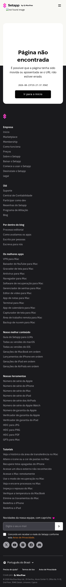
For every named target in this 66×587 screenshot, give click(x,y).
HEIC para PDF (11, 434)
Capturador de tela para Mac (19, 312)
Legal (6, 176)
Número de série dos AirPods (19, 400)
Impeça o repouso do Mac (18, 488)
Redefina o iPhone (13, 503)
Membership (10, 142)
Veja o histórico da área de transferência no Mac (30, 454)
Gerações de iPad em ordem (19, 361)
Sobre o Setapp (11, 156)
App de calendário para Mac (19, 308)
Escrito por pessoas (14, 239)
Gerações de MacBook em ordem (22, 351)
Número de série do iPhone (18, 386)
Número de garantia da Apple (20, 410)
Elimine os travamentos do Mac (21, 498)
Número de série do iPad (17, 395)
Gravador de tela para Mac (18, 268)
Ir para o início (33, 94)
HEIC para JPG (11, 425)
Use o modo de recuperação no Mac (23, 478)
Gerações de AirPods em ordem (21, 366)
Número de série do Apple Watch (21, 405)
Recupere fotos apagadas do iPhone (23, 464)
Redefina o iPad (12, 508)
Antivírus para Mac (14, 273)
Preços (7, 151)
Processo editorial (13, 229)
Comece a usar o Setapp (17, 166)
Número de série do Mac (17, 391)
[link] (6, 545)
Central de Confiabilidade (17, 195)
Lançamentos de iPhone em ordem (23, 356)
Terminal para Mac (13, 303)
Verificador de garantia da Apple (21, 415)
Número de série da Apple (18, 381)
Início (6, 132)
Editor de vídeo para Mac (17, 293)
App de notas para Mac (16, 298)
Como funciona (11, 146)
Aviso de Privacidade (23, 537)
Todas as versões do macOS (19, 342)
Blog (5, 215)
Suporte (7, 190)
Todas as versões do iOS (16, 347)
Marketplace (10, 137)
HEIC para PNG (11, 430)
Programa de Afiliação (15, 210)
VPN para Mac (11, 259)
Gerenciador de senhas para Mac (22, 288)
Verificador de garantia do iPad (20, 420)
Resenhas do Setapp (15, 205)
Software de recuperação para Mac (23, 283)
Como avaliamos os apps (17, 234)
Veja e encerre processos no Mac (22, 483)
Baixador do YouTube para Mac (20, 264)
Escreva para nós (13, 244)
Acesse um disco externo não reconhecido (27, 469)
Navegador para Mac (15, 278)
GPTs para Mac (11, 439)
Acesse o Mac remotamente (19, 474)
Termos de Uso (28, 570)
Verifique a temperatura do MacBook (24, 493)
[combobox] (20, 562)
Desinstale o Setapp (14, 171)
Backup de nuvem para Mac (19, 322)
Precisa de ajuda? (10, 570)
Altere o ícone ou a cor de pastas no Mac (26, 459)
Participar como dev (14, 200)
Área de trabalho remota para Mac (22, 317)
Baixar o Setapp (12, 161)
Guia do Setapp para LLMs (18, 337)
